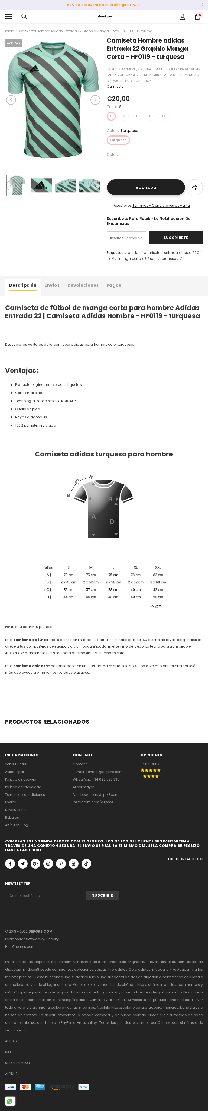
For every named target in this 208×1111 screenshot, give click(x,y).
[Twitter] (23, 864)
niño (8, 992)
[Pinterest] (61, 864)
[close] (201, 5)
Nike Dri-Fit (117, 1000)
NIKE (8, 1052)
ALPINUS (11, 1073)
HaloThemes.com (20, 946)
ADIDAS (11, 1041)
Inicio (9, 31)
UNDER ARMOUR (17, 1062)
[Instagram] (48, 864)
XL (150, 116)
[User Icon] (182, 17)
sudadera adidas (122, 977)
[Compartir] (195, 187)
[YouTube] (74, 864)
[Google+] (35, 864)
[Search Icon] (24, 16)
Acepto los (123, 205)
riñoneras (170, 1007)
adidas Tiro (104, 969)
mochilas (87, 1007)
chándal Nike (133, 984)
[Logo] (105, 16)
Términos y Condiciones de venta (161, 205)
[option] (53, 100)
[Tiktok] (86, 864)
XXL (164, 116)
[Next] (95, 100)
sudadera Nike (84, 977)
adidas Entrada (151, 969)
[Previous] (11, 100)
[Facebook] (10, 864)
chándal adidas (162, 984)
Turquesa (118, 140)
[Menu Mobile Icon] (8, 16)
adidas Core (125, 969)
